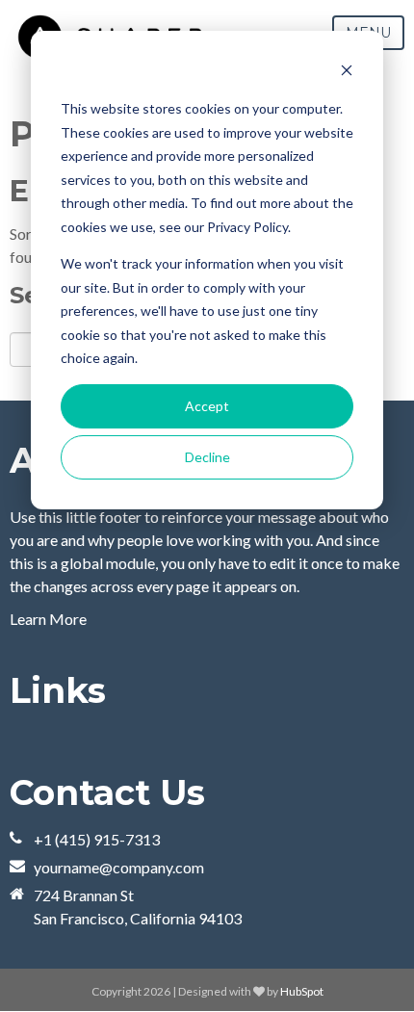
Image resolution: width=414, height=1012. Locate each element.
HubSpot (301, 991)
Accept (207, 406)
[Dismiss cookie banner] (346, 73)
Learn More (48, 619)
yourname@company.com (119, 867)
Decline (207, 457)
